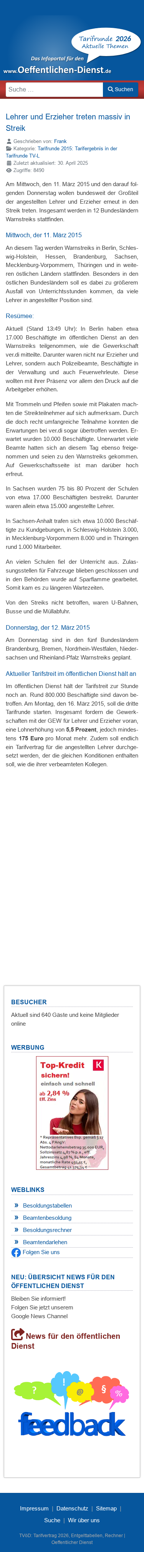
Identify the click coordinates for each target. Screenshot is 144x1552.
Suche (52, 1520)
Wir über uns (84, 1520)
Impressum (34, 1508)
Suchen (123, 89)
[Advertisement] (72, 866)
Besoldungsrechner (47, 1230)
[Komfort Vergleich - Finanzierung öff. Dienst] (72, 1113)
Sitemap (106, 1508)
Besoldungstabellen (47, 1205)
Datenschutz (72, 1508)
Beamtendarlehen (45, 1242)
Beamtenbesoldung (47, 1217)
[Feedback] (72, 1406)
